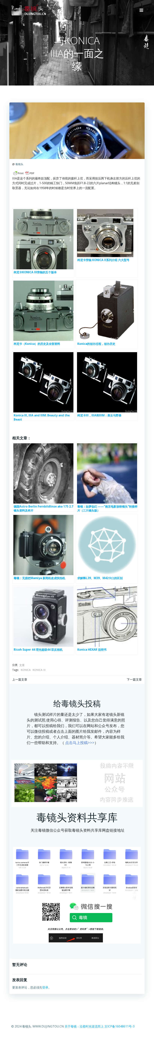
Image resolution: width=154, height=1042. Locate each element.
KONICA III (38, 670)
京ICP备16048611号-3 (119, 1026)
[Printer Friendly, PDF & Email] (23, 173)
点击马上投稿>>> (79, 742)
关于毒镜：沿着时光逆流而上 (84, 1026)
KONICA (26, 670)
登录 (45, 987)
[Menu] (141, 10)
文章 (22, 665)
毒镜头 (19, 164)
